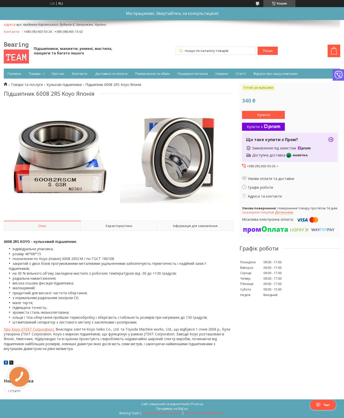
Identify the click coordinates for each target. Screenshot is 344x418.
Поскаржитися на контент (162, 413)
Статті (241, 73)
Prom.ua (197, 404)
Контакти (79, 73)
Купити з (255, 126)
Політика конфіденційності (205, 413)
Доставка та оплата (111, 73)
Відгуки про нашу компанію (276, 73)
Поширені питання (193, 73)
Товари (35, 73)
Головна (14, 73)
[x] (11, 363)
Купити (263, 114)
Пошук (268, 51)
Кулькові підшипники (64, 84)
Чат (327, 405)
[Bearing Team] (16, 51)
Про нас (58, 73)
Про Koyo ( (13, 329)
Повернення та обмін (152, 73)
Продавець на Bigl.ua (172, 408)
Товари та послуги (27, 84)
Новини (222, 73)
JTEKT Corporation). (38, 329)
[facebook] (6, 363)
